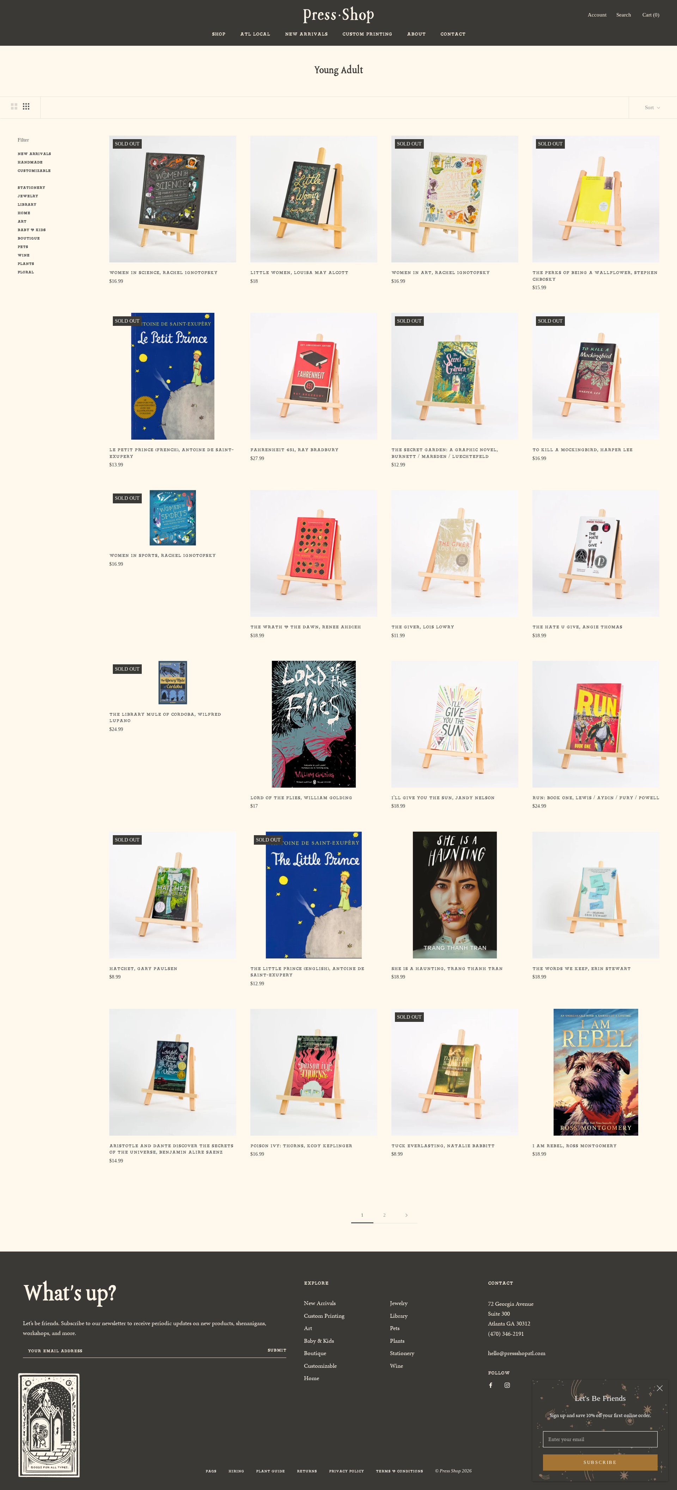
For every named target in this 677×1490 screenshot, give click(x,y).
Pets (23, 246)
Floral (26, 272)
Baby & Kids (32, 230)
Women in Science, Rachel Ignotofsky (163, 272)
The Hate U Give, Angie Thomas (577, 626)
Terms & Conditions (399, 1471)
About (416, 34)
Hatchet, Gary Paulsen (143, 968)
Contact (452, 34)
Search (623, 15)
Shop (218, 34)
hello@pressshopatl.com (516, 1353)
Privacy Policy (346, 1471)
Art (22, 221)
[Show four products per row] (26, 106)
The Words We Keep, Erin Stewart (581, 968)
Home (24, 213)
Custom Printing (367, 34)
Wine (24, 255)
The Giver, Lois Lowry (422, 626)
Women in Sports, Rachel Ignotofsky (162, 555)
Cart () (650, 15)
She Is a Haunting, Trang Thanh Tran (447, 968)
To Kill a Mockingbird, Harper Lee (582, 449)
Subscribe (600, 1462)
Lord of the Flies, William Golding (301, 797)
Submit (277, 1350)
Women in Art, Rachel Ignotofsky (440, 272)
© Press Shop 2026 (453, 1470)
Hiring (236, 1471)
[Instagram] (507, 1384)
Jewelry (28, 196)
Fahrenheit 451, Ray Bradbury (294, 449)
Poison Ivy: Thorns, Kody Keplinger (301, 1145)
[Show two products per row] (14, 106)
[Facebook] (490, 1384)
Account (597, 15)
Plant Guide (270, 1471)
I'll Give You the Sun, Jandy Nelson (443, 797)
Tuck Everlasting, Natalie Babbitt (443, 1145)
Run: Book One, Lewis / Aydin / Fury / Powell (595, 797)
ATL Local (255, 34)
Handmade (30, 162)
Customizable (34, 170)
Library (27, 204)
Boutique (29, 238)
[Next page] (406, 1215)
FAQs (211, 1471)
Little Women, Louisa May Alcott (299, 272)
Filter (23, 140)
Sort (650, 107)
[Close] (660, 1388)
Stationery (31, 187)
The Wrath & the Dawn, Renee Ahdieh (305, 626)
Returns (307, 1471)
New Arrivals (306, 34)
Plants (26, 263)
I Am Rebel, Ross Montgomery (574, 1145)
